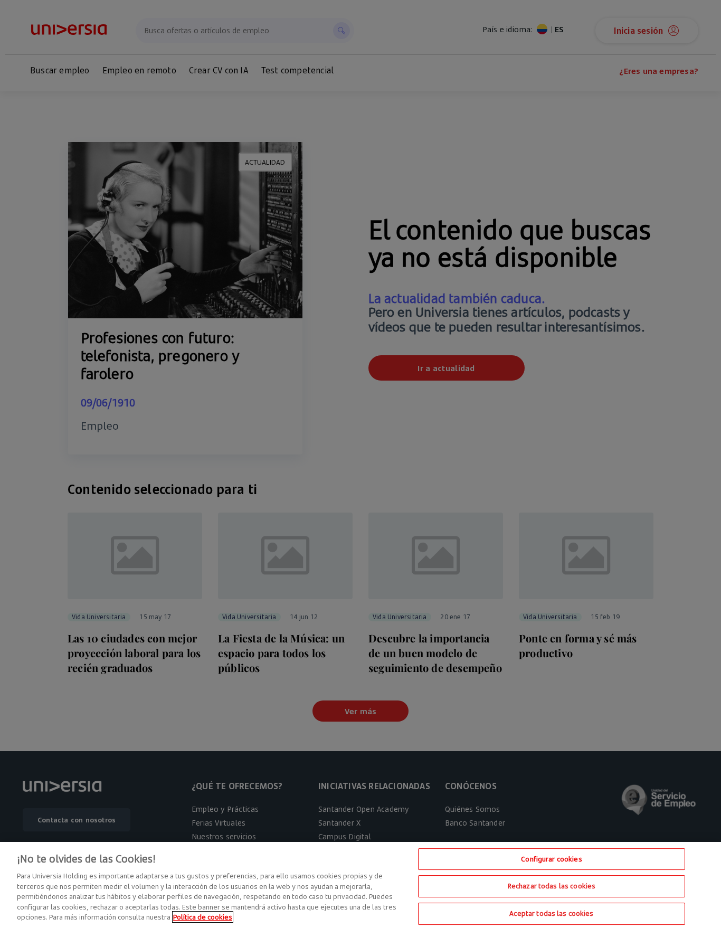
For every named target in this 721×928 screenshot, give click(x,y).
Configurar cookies (551, 859)
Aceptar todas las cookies (551, 913)
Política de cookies (202, 917)
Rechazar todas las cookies (551, 886)
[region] (360, 885)
